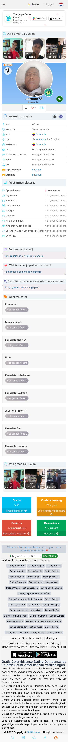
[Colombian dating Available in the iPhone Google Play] (45, 652)
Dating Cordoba (30, 588)
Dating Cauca (36, 582)
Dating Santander (18, 627)
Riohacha (41, 139)
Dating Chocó (13, 588)
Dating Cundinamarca (51, 588)
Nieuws (15, 638)
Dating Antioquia (36, 565)
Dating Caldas (33, 576)
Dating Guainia (52, 599)
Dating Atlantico (17, 571)
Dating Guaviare (17, 604)
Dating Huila (34, 604)
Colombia (41, 134)
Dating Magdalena (19, 610)
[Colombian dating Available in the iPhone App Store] (22, 652)
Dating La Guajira (50, 604)
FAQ (63, 646)
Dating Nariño (52, 610)
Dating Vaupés (38, 632)
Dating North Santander (15, 615)
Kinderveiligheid (38, 646)
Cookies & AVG (15, 643)
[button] (3, 4)
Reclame (31, 643)
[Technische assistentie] (56, 737)
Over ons (43, 643)
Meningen (51, 638)
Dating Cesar (51, 582)
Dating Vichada (54, 632)
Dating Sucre (35, 627)
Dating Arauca (54, 565)
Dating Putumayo (38, 615)
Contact (54, 646)
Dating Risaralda (15, 621)
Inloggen (49, 4)
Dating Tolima (51, 627)
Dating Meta (36, 610)
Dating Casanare (18, 582)
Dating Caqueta (51, 576)
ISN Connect (34, 732)
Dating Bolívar (52, 571)
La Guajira (53, 139)
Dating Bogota (35, 571)
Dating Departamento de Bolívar (34, 593)
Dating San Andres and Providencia (43, 621)
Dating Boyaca (16, 576)
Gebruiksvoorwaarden (14, 646)
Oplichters (28, 638)
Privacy (55, 643)
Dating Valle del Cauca (17, 632)
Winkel (39, 638)
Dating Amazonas (16, 565)
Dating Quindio (57, 615)
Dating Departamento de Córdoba (25, 599)
